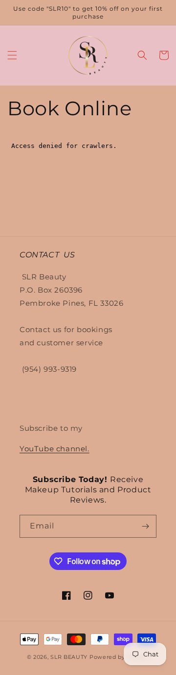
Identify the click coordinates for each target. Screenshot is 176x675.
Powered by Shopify (119, 657)
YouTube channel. (54, 448)
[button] (12, 55)
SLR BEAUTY (69, 657)
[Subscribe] (145, 526)
